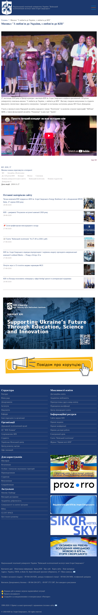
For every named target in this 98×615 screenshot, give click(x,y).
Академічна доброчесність (11, 501)
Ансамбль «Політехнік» (15, 173)
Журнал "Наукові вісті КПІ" (61, 442)
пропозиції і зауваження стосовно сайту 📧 (40, 605)
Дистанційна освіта (57, 394)
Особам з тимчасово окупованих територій (18, 469)
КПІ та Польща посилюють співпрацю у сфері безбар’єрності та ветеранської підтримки (37, 279)
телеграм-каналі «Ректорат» (39, 597)
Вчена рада (5, 398)
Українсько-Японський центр (12, 442)
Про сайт (47, 569)
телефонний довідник (82, 577)
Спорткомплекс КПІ (9, 434)
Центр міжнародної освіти (60, 410)
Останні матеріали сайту (17, 195)
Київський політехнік (36, 179)
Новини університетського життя (14, 179)
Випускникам (6, 481)
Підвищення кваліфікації (60, 406)
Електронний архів (57, 434)
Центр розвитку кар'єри (10, 446)
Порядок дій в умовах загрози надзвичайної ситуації (24, 591)
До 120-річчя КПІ (8, 176)
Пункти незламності (12, 594)
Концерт (21, 176)
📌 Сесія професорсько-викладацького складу (20, 226)
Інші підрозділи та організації (13, 418)
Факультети (5, 410)
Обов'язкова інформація (23, 569)
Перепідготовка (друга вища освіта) (64, 402)
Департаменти (6, 402)
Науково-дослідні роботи (60, 430)
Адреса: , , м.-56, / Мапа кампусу (36, 572)
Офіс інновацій (7, 450)
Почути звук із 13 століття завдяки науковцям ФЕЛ (23, 265)
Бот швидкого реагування (66, 582)
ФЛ (3, 173)
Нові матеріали (68, 569)
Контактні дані (7, 569)
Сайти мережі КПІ (57, 418)
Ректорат (4, 394)
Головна (4, 20)
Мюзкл (29, 176)
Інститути (5, 406)
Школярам (5, 461)
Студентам (5, 477)
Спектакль (39, 176)
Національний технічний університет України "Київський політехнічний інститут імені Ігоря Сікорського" (35, 8)
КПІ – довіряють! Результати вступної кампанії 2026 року (25, 212)
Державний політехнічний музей (14, 426)
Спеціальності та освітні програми (14, 505)
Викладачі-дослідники (9, 497)
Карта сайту (56, 569)
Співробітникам (7, 485)
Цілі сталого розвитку (9, 517)
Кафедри (4, 414)
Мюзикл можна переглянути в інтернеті (16, 170)
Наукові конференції (58, 426)
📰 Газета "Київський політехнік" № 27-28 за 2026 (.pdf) (25, 239)
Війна (3, 509)
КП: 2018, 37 (6, 167)
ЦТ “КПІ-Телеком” (8, 430)
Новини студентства (55, 179)
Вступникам (6, 465)
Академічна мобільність (59, 398)
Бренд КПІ (38, 569)
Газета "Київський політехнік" (62, 438)
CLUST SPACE (7, 513)
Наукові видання (56, 422)
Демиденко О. (7, 181)
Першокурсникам (8, 473)
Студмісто (5, 438)
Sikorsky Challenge (8, 493)
